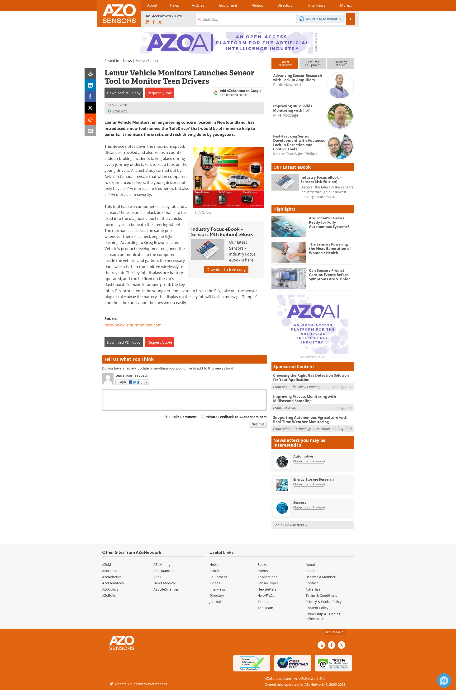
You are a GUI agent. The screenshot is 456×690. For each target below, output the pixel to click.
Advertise (313, 589)
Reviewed (120, 111)
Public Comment (183, 416)
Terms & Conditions (321, 595)
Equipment (218, 577)
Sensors (299, 502)
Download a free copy (226, 269)
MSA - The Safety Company (301, 386)
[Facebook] (90, 96)
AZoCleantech (113, 583)
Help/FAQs (265, 595)
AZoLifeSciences (166, 589)
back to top (333, 632)
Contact (312, 583)
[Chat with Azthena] (444, 680)
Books (262, 564)
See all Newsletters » (290, 525)
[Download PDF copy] (90, 73)
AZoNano (109, 570)
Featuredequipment (313, 63)
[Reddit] (90, 119)
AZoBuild (109, 595)
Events (262, 570)
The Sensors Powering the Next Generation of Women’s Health (330, 248)
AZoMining (162, 564)
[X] (90, 107)
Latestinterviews (285, 63)
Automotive (303, 456)
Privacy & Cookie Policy (324, 601)
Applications (267, 577)
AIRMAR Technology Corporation (306, 428)
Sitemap (264, 601)
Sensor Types (268, 583)
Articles (215, 570)
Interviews (217, 589)
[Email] (90, 130)
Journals (216, 601)
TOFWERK (289, 407)
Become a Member (321, 577)
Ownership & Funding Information (323, 616)
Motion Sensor (147, 60)
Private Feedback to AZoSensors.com (236, 416)
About (310, 564)
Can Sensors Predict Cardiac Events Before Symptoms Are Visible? (329, 274)
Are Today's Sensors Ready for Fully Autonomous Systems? (329, 222)
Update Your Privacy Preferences (140, 684)
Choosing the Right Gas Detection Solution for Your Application (311, 377)
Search (311, 570)
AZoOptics (110, 589)
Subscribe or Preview (309, 461)
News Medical (164, 583)
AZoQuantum (164, 570)
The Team (265, 608)
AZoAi (157, 577)
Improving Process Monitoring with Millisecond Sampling (304, 398)
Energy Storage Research (313, 479)
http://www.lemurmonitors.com (133, 325)
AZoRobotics (112, 577)
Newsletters (266, 589)
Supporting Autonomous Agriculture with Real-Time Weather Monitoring (310, 419)
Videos (214, 583)
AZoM (106, 564)
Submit (258, 424)
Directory (216, 595)
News (127, 60)
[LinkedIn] (90, 85)
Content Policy (317, 608)
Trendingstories (340, 63)
